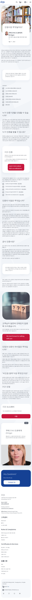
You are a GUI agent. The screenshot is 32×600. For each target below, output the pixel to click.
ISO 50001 (21, 192)
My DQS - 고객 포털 (5, 547)
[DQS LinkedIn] (14, 593)
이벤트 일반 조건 (4, 571)
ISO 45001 (24, 189)
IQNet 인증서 (4, 552)
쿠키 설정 (3, 573)
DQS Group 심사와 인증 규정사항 (8, 533)
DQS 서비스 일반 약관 (5, 569)
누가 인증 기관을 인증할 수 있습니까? (13, 88)
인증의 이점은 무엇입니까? (11, 93)
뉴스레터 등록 (4, 525)
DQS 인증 (8, 104)
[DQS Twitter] (3, 593)
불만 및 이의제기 (4, 537)
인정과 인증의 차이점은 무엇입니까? (13, 99)
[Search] (17, 2)
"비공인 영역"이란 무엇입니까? (12, 102)
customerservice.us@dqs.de (7, 508)
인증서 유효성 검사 (5, 556)
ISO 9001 (20, 183)
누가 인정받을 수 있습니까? (11, 90)
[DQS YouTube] (20, 593)
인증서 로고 (3, 554)
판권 (2, 564)
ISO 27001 (21, 194)
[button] (21, 2)
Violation (3, 539)
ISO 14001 (23, 186)
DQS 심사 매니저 (4, 549)
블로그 (2, 523)
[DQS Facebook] (9, 593)
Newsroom (3, 520)
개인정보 (3, 566)
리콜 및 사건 (3, 535)
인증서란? (11, 96)
